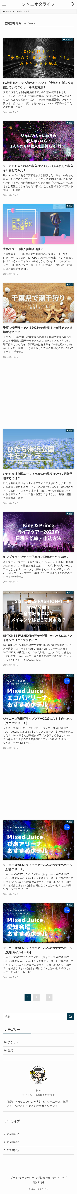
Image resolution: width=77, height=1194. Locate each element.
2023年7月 (13, 1141)
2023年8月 (13, 1133)
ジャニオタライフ (38, 4)
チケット (13, 1042)
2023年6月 (13, 1150)
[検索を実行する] (70, 1016)
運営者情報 (38, 1182)
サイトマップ (59, 1177)
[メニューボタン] (4, 4)
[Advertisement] (38, 394)
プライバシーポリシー (22, 1177)
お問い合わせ (43, 1177)
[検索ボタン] (72, 4)
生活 (10, 1050)
